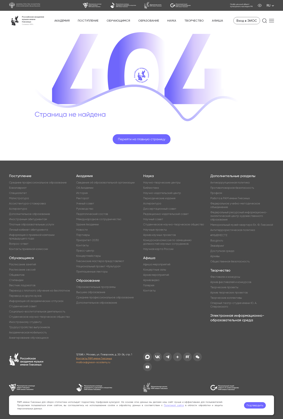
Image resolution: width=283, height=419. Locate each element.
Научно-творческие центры (161, 182)
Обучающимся (118, 20)
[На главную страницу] (26, 360)
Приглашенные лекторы (92, 271)
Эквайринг (217, 245)
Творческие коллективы (226, 297)
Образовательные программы (96, 287)
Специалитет (18, 193)
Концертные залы (154, 269)
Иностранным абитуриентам (28, 219)
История (82, 193)
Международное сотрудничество (98, 219)
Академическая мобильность (28, 332)
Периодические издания (159, 198)
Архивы (215, 256)
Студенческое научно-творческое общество (39, 316)
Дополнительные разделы (232, 176)
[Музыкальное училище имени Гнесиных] (92, 5)
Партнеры (83, 235)
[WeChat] (197, 357)
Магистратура (19, 198)
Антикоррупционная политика (230, 182)
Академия (62, 20)
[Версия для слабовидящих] (260, 5)
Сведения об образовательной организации (105, 182)
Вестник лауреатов (22, 285)
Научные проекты (155, 229)
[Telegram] (167, 357)
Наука (171, 20)
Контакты (82, 245)
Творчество (194, 20)
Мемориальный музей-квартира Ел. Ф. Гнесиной (241, 224)
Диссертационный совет (159, 208)
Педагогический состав (92, 214)
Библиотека (151, 187)
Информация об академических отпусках (36, 301)
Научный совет (153, 219)
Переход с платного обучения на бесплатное (39, 290)
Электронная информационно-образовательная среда (237, 317)
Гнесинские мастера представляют (100, 261)
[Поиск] (264, 21)
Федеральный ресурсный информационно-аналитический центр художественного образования (238, 216)
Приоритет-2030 (87, 240)
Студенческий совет (23, 306)
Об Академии (84, 187)
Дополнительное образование (29, 214)
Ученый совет (85, 203)
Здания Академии (87, 224)
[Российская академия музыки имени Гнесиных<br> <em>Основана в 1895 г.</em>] (26, 21)
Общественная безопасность (230, 261)
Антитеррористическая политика (232, 230)
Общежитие (17, 274)
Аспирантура (18, 208)
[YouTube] (147, 367)
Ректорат (82, 198)
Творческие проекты (224, 287)
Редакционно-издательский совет (166, 214)
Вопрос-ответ (18, 243)
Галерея (148, 285)
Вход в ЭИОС (246, 21)
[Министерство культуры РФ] (26, 5)
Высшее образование (90, 292)
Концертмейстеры (88, 255)
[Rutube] (187, 357)
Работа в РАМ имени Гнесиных (230, 198)
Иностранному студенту (25, 322)
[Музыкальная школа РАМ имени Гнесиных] (153, 5)
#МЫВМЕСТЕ (218, 235)
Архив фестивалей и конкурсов (230, 282)
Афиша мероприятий (156, 264)
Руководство (84, 208)
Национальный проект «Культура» (98, 266)
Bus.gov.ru (216, 240)
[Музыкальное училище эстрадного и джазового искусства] (123, 5)
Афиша (217, 20)
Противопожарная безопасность (232, 187)
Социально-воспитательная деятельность (37, 311)
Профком (216, 193)
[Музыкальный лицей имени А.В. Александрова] (180, 5)
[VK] (157, 357)
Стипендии (16, 280)
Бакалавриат (18, 187)
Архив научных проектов (159, 235)
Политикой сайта (174, 405)
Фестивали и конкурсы (225, 276)
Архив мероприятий (156, 274)
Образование (148, 20)
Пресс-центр (85, 250)
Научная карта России (158, 249)
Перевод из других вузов (25, 295)
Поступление (88, 20)
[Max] (147, 357)
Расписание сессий (22, 269)
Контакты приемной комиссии (28, 249)
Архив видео (151, 280)
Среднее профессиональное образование (38, 182)
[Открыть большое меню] (271, 20)
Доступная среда (222, 251)
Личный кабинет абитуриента (28, 229)
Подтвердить (255, 405)
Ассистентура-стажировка (27, 203)
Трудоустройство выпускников (29, 327)
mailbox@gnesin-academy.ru (93, 362)
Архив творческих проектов (229, 292)
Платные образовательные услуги (31, 224)
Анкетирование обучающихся (28, 337)
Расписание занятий (22, 264)
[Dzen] (177, 357)
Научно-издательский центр (162, 193)
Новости (82, 229)
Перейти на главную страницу (141, 139)
